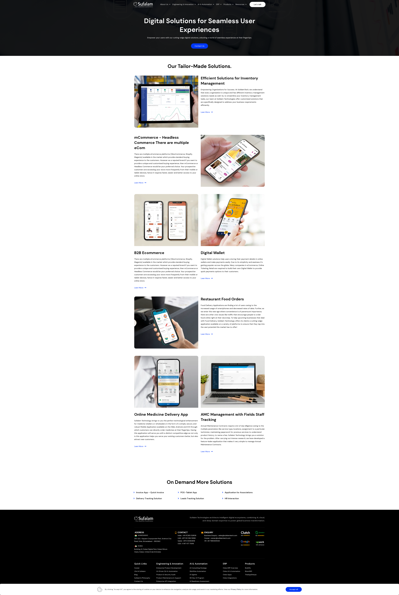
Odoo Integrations (230, 578)
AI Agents (193, 575)
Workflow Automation (198, 571)
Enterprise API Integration (166, 581)
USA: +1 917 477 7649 (186, 543)
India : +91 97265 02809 (187, 535)
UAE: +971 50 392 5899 (187, 538)
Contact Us (138, 581)
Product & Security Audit (165, 575)
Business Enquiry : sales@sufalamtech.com (220, 535)
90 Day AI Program (197, 578)
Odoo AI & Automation (231, 571)
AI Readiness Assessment (199, 581)
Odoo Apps (227, 575)
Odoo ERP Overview (230, 568)
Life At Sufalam (140, 571)
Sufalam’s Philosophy (142, 578)
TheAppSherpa (250, 575)
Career (137, 568)
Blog (136, 575)
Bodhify (248, 568)
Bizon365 (248, 571)
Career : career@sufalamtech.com (217, 538)
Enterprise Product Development (168, 568)
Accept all (293, 589)
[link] (166, 102)
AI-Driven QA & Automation (167, 571)
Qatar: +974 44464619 (186, 541)
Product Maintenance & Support (168, 578)
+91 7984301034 (213, 541)
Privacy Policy (236, 589)
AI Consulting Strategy (198, 568)
